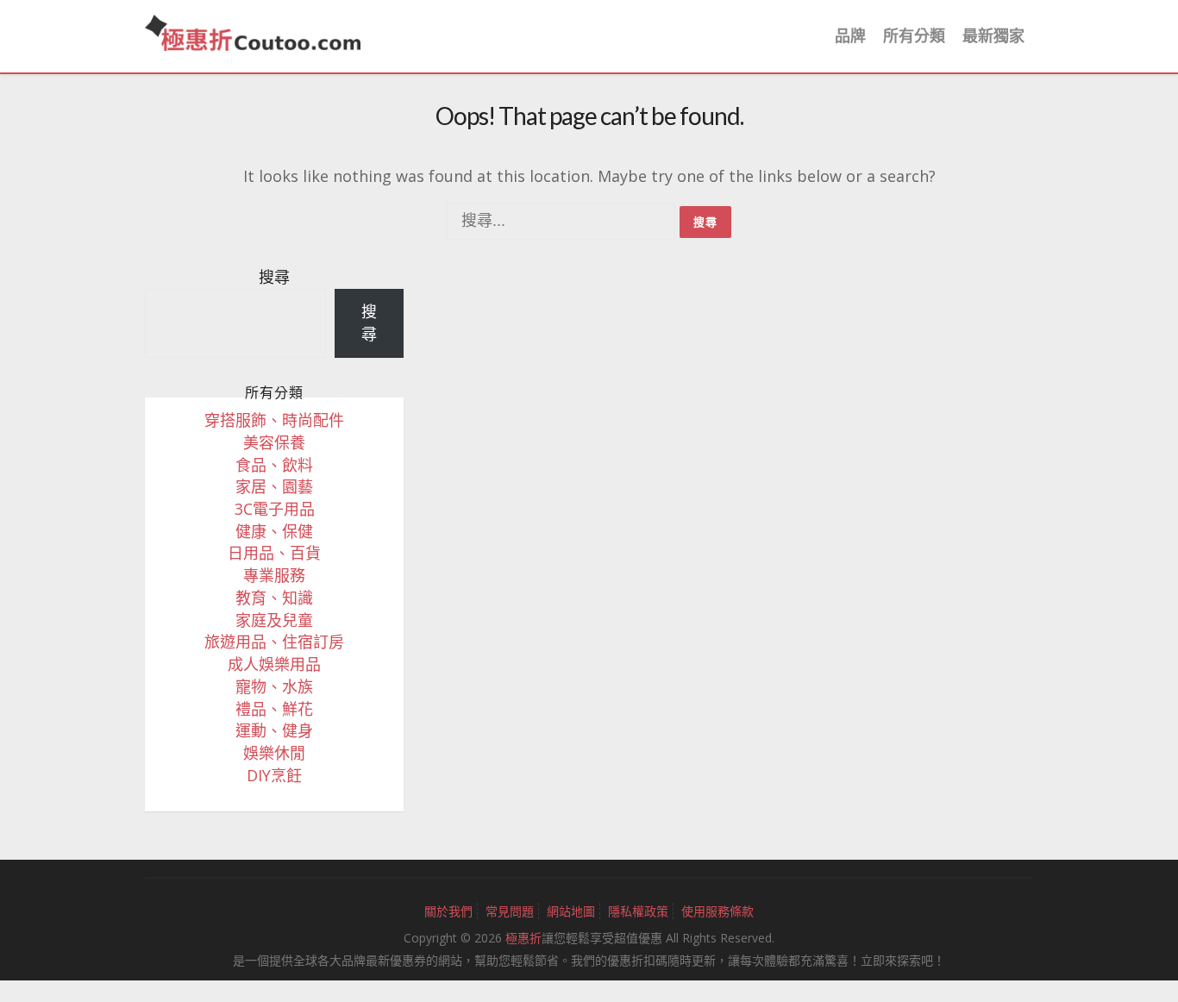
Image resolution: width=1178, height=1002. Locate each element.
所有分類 (914, 35)
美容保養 (274, 442)
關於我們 (448, 911)
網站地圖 (571, 911)
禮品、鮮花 (274, 708)
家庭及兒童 (274, 620)
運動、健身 (274, 730)
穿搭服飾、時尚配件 (274, 420)
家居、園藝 (274, 486)
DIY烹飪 (274, 775)
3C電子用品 (275, 508)
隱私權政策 (638, 911)
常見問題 (510, 911)
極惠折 (523, 938)
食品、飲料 (274, 464)
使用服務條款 (717, 911)
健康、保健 (274, 531)
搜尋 (274, 276)
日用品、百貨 (274, 552)
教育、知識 (274, 597)
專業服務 (274, 575)
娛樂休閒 (274, 752)
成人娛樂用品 (274, 664)
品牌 (850, 35)
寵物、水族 (274, 686)
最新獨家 (993, 35)
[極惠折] (252, 31)
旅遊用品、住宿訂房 (274, 641)
